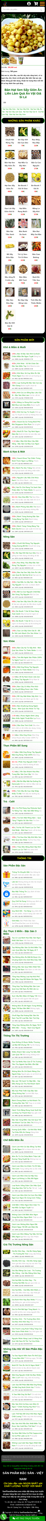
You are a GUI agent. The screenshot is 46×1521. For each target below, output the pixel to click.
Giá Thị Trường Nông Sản (18, 1244)
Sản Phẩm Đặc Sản (14, 865)
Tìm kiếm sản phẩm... (41, 10)
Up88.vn (34, 1515)
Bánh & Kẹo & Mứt (14, 451)
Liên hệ (29, 1468)
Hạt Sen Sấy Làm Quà (14, 112)
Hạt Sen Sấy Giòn (9, 109)
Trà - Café (9, 801)
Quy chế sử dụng (9, 1466)
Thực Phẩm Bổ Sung (15, 745)
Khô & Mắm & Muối (14, 347)
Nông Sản (9, 536)
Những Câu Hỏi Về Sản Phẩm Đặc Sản (22, 1350)
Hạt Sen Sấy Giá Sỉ (30, 112)
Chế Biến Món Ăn (13, 1140)
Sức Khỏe (9, 641)
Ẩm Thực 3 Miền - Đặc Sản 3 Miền (19, 932)
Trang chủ (5, 1457)
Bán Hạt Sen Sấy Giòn (17, 114)
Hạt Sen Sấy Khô (23, 109)
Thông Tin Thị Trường (16, 1035)
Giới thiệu (22, 1468)
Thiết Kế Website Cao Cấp (18, 1515)
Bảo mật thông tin (23, 1466)
